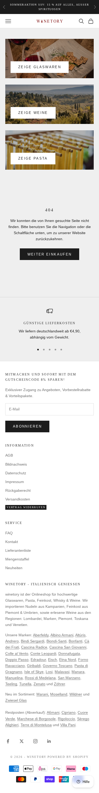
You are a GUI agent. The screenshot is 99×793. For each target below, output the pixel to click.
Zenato (39, 684)
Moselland (58, 694)
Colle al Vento (16, 653)
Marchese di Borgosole (36, 719)
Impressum (14, 482)
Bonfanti (75, 641)
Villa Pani (68, 725)
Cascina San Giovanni (67, 647)
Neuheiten (13, 568)
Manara (78, 672)
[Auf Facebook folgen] (8, 741)
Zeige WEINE (33, 113)
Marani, (42, 694)
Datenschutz (15, 473)
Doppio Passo (17, 659)
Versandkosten (17, 499)
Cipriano (69, 712)
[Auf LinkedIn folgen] (49, 741)
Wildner (75, 694)
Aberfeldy (41, 635)
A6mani (53, 712)
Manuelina (14, 678)
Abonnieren (27, 426)
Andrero (12, 641)
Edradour (38, 659)
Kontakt (11, 542)
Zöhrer (59, 684)
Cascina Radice (34, 647)
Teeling (11, 684)
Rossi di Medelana (40, 678)
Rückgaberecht (18, 490)
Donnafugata (69, 653)
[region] (49, 324)
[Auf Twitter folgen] (21, 741)
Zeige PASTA (33, 158)
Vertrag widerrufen (26, 507)
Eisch (52, 659)
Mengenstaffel (17, 559)
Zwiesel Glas (16, 700)
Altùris (80, 635)
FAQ (9, 533)
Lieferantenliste (18, 550)
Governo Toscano (57, 666)
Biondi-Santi (56, 641)
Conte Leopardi (43, 653)
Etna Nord (67, 659)
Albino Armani (61, 635)
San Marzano (69, 678)
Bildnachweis (16, 464)
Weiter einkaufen (49, 254)
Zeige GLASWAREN (39, 67)
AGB (9, 455)
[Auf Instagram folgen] (35, 741)
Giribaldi (34, 666)
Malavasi (62, 672)
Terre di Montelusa (36, 725)
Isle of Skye (34, 672)
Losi (49, 672)
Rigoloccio (66, 719)
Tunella (25, 684)
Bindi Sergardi (32, 641)
